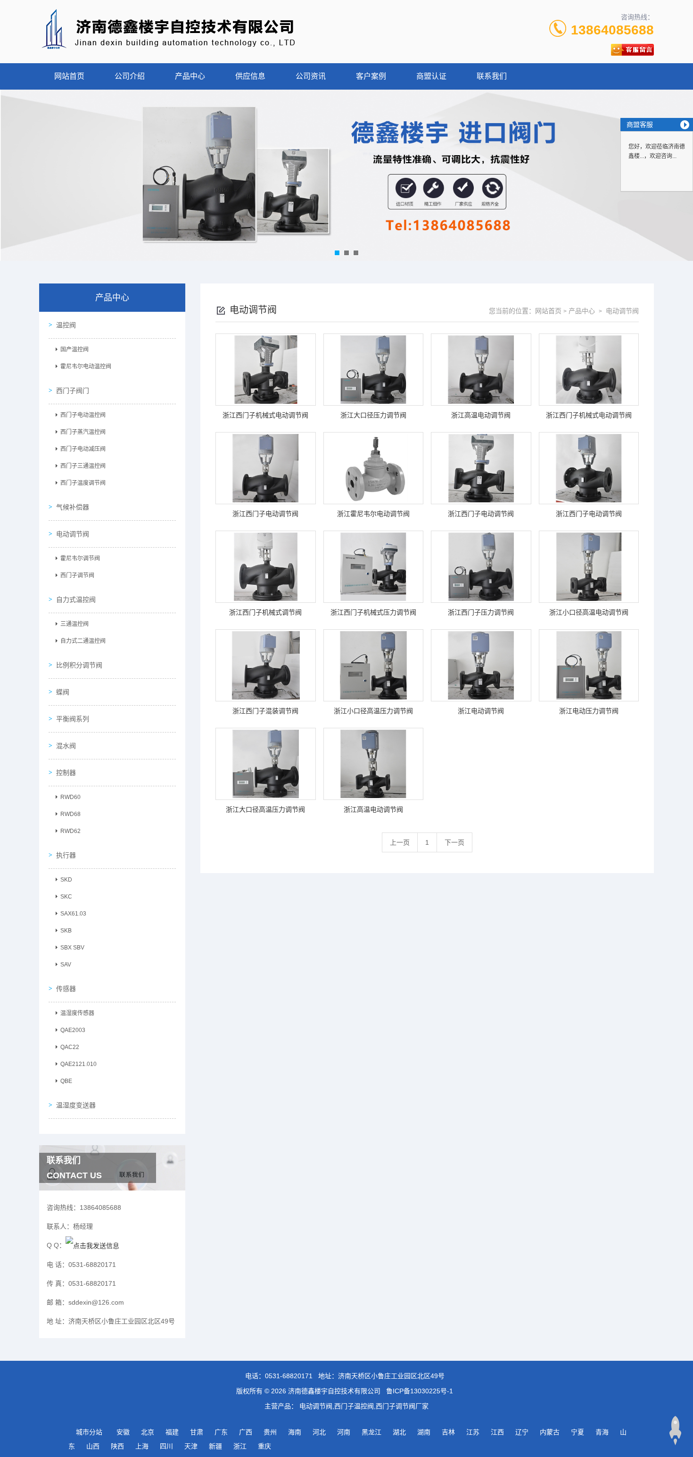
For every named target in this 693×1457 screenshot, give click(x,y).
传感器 (66, 988)
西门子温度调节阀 (83, 483)
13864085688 (612, 30)
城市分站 (89, 1432)
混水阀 (66, 745)
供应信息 (250, 76)
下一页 (454, 842)
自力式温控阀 (76, 599)
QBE (66, 1081)
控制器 (66, 772)
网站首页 (69, 76)
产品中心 (190, 76)
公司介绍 (130, 76)
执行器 (66, 855)
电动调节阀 (72, 534)
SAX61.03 (73, 913)
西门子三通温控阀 (83, 466)
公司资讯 (311, 76)
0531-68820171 (289, 1376)
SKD (66, 879)
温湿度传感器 (77, 1013)
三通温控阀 (74, 624)
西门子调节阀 (77, 575)
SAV (65, 964)
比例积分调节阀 (79, 665)
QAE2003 (72, 1030)
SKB (66, 930)
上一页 (400, 842)
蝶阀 (62, 692)
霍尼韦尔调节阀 (80, 558)
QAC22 (69, 1047)
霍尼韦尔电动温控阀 (85, 366)
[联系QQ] (92, 1245)
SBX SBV (72, 947)
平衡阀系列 (72, 719)
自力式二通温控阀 (83, 641)
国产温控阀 (74, 349)
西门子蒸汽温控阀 (83, 432)
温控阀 (66, 325)
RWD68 (70, 814)
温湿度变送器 (76, 1105)
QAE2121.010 (78, 1064)
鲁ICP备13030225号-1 (419, 1391)
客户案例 (371, 76)
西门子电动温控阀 (83, 415)
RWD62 (70, 831)
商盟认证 (431, 76)
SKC (66, 896)
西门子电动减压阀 (83, 449)
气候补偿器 (72, 507)
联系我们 (492, 76)
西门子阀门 (72, 390)
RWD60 (70, 797)
